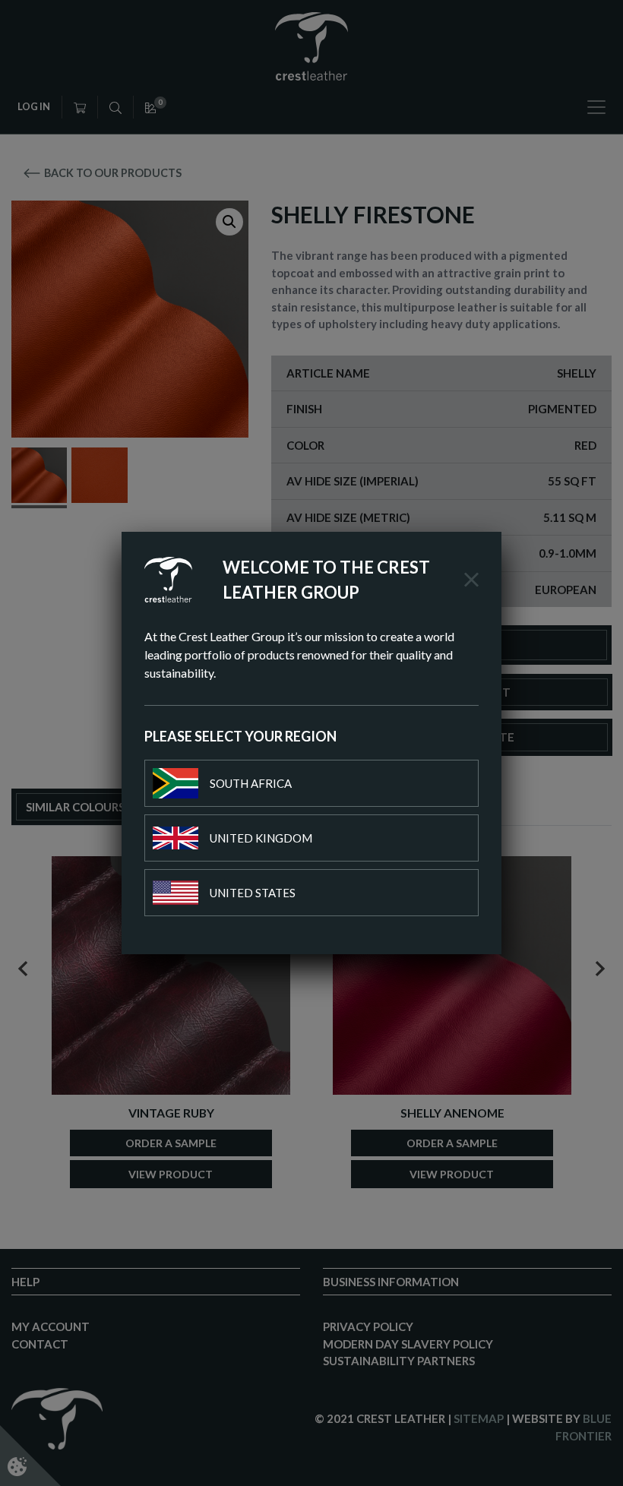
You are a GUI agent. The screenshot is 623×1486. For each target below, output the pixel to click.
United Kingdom (261, 838)
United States (253, 893)
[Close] (471, 579)
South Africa (251, 783)
